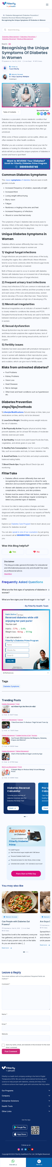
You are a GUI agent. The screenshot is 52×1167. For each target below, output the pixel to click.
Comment (6, 984)
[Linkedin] (45, 113)
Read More (8, 574)
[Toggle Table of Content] (18, 112)
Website (5, 1034)
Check (11, 808)
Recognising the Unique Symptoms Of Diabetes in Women (23, 20)
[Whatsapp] (38, 113)
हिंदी (10, 44)
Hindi (17, 704)
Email (4, 1024)
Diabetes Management (14, 15)
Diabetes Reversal (8, 18)
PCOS (20, 767)
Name (4, 1014)
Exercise (20, 719)
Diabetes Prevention (30, 15)
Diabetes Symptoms (11, 686)
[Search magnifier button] (5, 29)
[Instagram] (48, 113)
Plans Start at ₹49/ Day (26, 874)
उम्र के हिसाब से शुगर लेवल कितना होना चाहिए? (23, 706)
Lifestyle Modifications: (13, 412)
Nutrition (34, 735)
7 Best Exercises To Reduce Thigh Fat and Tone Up (29, 722)
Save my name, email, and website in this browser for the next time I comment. (28, 1046)
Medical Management (23, 18)
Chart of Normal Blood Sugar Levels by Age (26, 754)
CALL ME (10, 661)
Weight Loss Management (9, 719)
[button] (25, 816)
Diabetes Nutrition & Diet (23, 735)
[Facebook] (41, 113)
